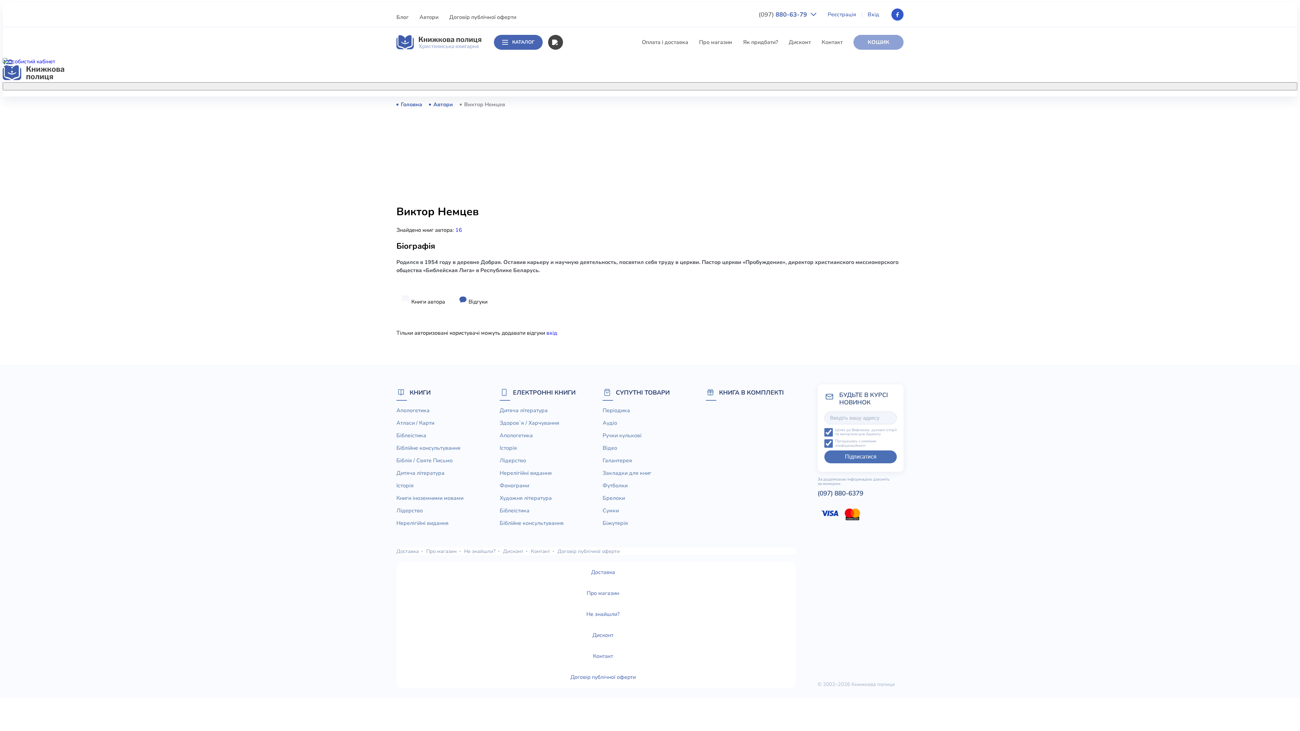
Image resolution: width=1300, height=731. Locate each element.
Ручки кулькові (622, 435)
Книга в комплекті (751, 392)
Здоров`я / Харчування (592, 292)
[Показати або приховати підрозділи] (657, 85)
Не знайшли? (480, 551)
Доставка (407, 551)
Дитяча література (586, 167)
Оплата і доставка (665, 42)
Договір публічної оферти (482, 17)
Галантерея (617, 460)
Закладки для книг (627, 473)
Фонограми (514, 485)
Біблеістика (577, 129)
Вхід (873, 14)
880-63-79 (784, 14)
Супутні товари (643, 392)
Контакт (832, 42)
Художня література (526, 498)
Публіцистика (580, 254)
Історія (571, 179)
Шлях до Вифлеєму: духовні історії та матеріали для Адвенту (866, 432)
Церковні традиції (585, 229)
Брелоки (614, 498)
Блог (402, 17)
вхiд (551, 333)
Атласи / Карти (581, 116)
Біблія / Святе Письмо (591, 154)
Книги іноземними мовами (596, 192)
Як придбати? (760, 42)
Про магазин (715, 42)
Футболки (615, 485)
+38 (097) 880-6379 (817, 105)
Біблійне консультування (594, 142)
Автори (428, 17)
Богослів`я (576, 267)
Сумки (611, 510)
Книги (420, 392)
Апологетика (579, 104)
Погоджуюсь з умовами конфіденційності (855, 443)
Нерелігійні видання (588, 217)
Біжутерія (615, 523)
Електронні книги (544, 392)
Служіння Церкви (585, 242)
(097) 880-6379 (840, 493)
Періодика (616, 410)
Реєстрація (842, 14)
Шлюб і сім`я (579, 279)
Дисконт (800, 42)
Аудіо (610, 423)
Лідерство (575, 204)
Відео (610, 448)
